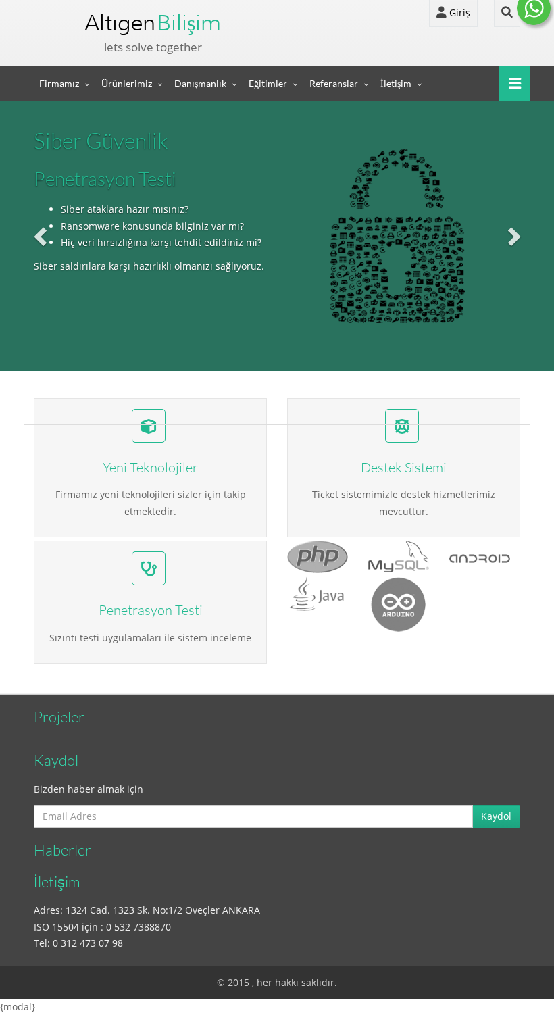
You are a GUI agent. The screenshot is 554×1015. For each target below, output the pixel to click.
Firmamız (59, 83)
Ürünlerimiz (126, 83)
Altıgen (152, 22)
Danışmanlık (200, 83)
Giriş (458, 12)
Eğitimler (268, 83)
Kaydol (496, 816)
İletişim (395, 83)
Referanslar (333, 83)
